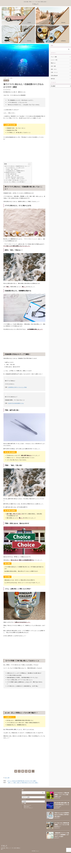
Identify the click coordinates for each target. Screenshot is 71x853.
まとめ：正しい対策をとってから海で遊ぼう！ (15, 181)
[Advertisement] (24, 151)
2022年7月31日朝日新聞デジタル (16, 403)
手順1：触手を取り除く (12, 174)
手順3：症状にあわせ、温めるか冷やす (16, 177)
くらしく (35, 4)
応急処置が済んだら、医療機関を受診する (16, 170)
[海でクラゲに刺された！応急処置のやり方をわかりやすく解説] (26, 771)
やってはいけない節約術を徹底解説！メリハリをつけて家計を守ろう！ (61, 824)
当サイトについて (27, 805)
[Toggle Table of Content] (28, 164)
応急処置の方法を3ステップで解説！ (13, 172)
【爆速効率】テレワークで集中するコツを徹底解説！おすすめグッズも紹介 (61, 834)
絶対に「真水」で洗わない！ (13, 169)
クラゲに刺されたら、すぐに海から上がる (15, 167)
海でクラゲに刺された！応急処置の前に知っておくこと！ (17, 166)
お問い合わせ (26, 806)
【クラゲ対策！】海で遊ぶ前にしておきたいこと (16, 180)
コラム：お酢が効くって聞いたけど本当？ (16, 178)
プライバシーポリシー (28, 807)
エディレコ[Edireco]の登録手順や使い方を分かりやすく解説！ (22, 781)
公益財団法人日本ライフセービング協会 (17, 387)
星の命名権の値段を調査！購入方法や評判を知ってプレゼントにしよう (61, 804)
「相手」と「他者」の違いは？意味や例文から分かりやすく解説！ (22, 782)
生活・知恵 (7, 777)
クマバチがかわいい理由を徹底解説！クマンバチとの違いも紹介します (61, 794)
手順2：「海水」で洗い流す (13, 175)
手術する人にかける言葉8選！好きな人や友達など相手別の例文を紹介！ (62, 814)
